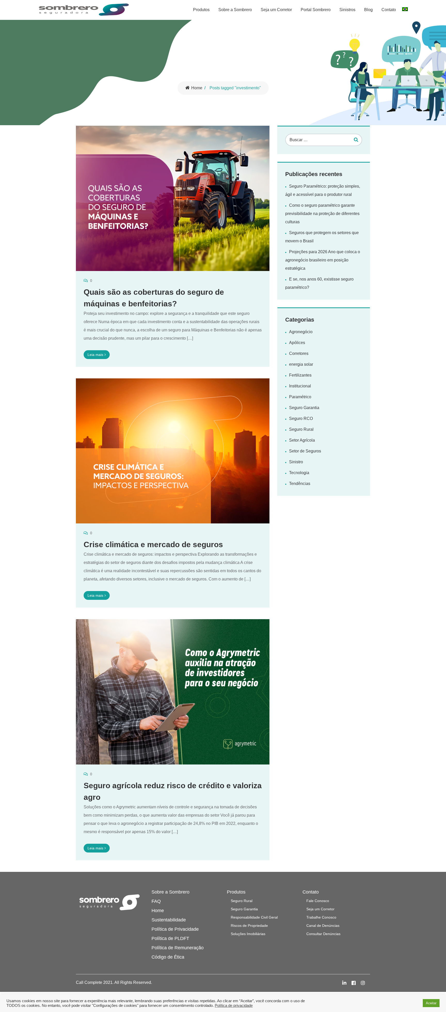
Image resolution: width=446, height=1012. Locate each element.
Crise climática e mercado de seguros (153, 544)
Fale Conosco (317, 901)
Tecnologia (299, 473)
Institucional (300, 386)
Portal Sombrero (316, 9)
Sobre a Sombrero (235, 9)
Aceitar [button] (431, 1003)
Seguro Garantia (304, 407)
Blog (368, 9)
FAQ (156, 901)
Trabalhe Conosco (321, 917)
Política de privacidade (234, 1005)
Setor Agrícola (302, 440)
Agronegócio (301, 332)
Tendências (299, 483)
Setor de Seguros (305, 451)
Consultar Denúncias (323, 934)
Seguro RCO (301, 418)
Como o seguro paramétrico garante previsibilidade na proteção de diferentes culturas (322, 213)
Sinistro (296, 462)
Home (196, 88)
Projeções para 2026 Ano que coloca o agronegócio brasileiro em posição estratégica (322, 260)
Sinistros (347, 9)
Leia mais (95, 355)
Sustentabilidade (169, 919)
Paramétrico (300, 397)
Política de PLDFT (170, 938)
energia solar (301, 364)
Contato (388, 9)
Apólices (297, 342)
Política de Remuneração (178, 947)
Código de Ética (168, 957)
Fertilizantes (300, 375)
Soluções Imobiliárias (248, 934)
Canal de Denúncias (322, 925)
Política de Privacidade (175, 929)
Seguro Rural (301, 429)
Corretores (298, 353)
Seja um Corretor (276, 9)
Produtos (201, 9)
